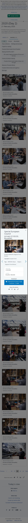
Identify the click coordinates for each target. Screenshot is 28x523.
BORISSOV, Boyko (12, 261)
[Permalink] (18, 289)
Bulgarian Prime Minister (10, 264)
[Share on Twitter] (9, 289)
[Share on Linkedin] (14, 289)
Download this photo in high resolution (15, 282)
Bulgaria (19, 261)
